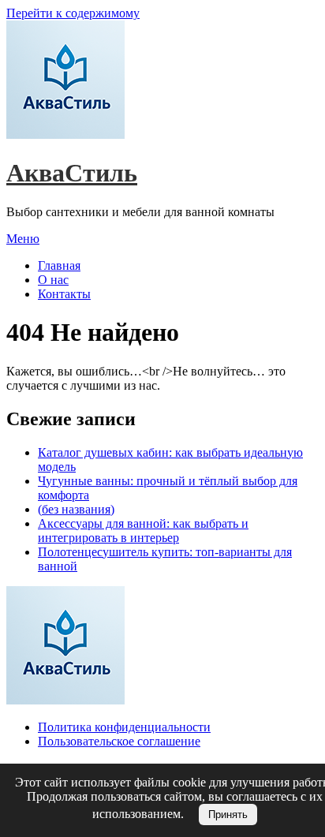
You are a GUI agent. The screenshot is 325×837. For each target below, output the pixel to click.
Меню (22, 238)
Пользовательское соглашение (119, 741)
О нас (53, 279)
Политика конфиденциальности (124, 727)
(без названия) (76, 509)
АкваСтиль (71, 173)
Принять (228, 814)
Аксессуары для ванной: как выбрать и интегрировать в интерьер (143, 530)
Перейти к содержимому (73, 13)
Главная (59, 265)
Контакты (64, 294)
